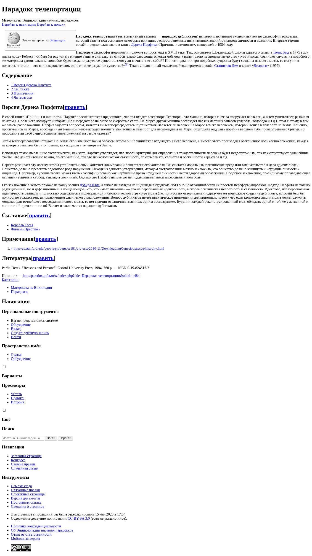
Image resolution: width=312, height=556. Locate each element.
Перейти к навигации (19, 24)
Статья (16, 354)
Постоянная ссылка (26, 502)
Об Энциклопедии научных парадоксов (42, 530)
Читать (16, 394)
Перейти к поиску (51, 24)
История (17, 402)
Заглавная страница (26, 456)
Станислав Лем (226, 65)
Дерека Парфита (144, 44)
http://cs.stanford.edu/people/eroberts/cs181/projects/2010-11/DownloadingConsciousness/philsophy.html (89, 248)
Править (17, 398)
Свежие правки (23, 464)
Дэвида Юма (90, 185)
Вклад (16, 329)
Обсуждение (21, 325)
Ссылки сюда (21, 486)
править (75, 107)
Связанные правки (25, 490)
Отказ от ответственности (31, 534)
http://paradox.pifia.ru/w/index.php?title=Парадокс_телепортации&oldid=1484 (81, 276)
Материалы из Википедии (31, 287)
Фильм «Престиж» (25, 229)
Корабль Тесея (22, 225)
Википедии (57, 40)
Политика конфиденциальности (36, 526)
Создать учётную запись (30, 333)
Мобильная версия (25, 538)
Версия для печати (25, 498)
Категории (10, 280)
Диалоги (260, 65)
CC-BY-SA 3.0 (79, 518)
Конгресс (18, 460)
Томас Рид (281, 52)
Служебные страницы (28, 494)
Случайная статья (24, 468)
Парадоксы (19, 292)
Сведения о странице (27, 506)
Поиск (8, 428)
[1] (126, 64)
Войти (16, 337)
